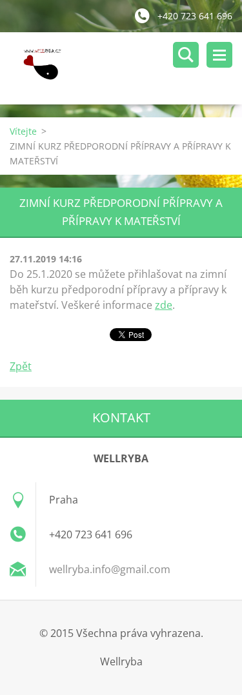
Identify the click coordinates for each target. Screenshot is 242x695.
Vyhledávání (186, 55)
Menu (219, 55)
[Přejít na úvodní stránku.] (126, 68)
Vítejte (23, 131)
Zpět (21, 366)
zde (163, 305)
